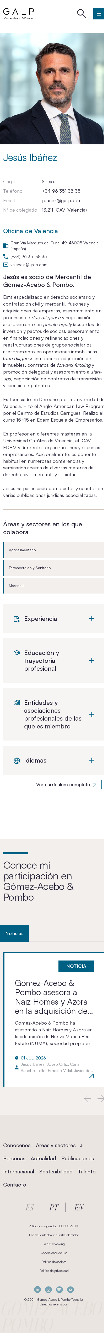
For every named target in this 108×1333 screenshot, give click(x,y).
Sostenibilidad (56, 1171)
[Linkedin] (37, 1289)
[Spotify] (59, 1289)
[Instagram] (48, 1289)
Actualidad (43, 1158)
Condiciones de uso (54, 1253)
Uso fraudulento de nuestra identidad (54, 1235)
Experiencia (40, 618)
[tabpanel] (54, 1019)
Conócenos (17, 1145)
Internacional (18, 1171)
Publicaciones (77, 1158)
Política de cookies (54, 1262)
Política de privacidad (54, 1271)
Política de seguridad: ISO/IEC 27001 (54, 1226)
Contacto (14, 1184)
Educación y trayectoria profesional (41, 660)
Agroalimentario (22, 550)
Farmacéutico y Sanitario (30, 567)
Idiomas (35, 760)
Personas (14, 1158)
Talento (87, 1171)
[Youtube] (70, 1289)
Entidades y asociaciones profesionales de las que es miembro (53, 714)
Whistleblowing (54, 1244)
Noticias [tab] (14, 933)
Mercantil (16, 585)
